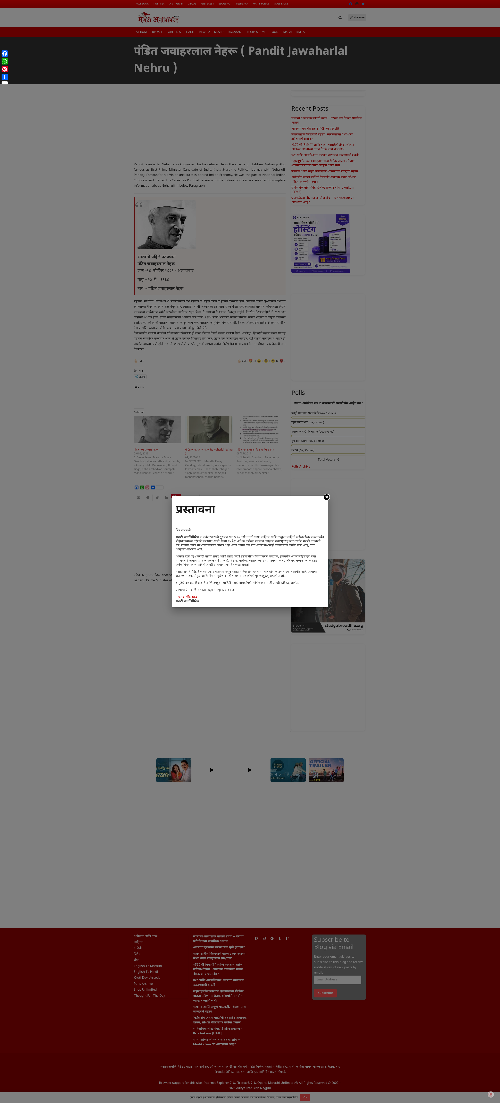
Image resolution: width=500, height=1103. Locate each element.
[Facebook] (5, 53)
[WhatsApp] (5, 61)
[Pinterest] (5, 69)
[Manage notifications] (491, 1094)
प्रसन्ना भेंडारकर (187, 597)
